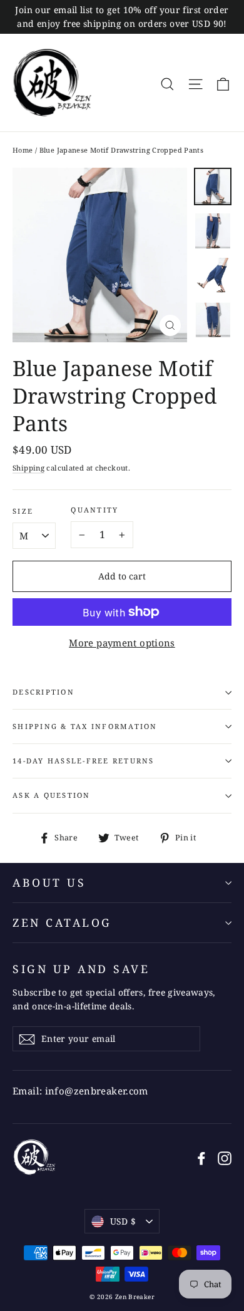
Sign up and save (81, 968)
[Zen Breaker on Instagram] (224, 1157)
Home (23, 150)
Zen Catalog (62, 922)
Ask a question (52, 795)
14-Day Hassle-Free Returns (84, 760)
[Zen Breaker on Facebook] (201, 1157)
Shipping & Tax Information (85, 726)
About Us (49, 882)
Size (23, 511)
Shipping (28, 467)
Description (43, 691)
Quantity (94, 510)
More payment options (122, 642)
